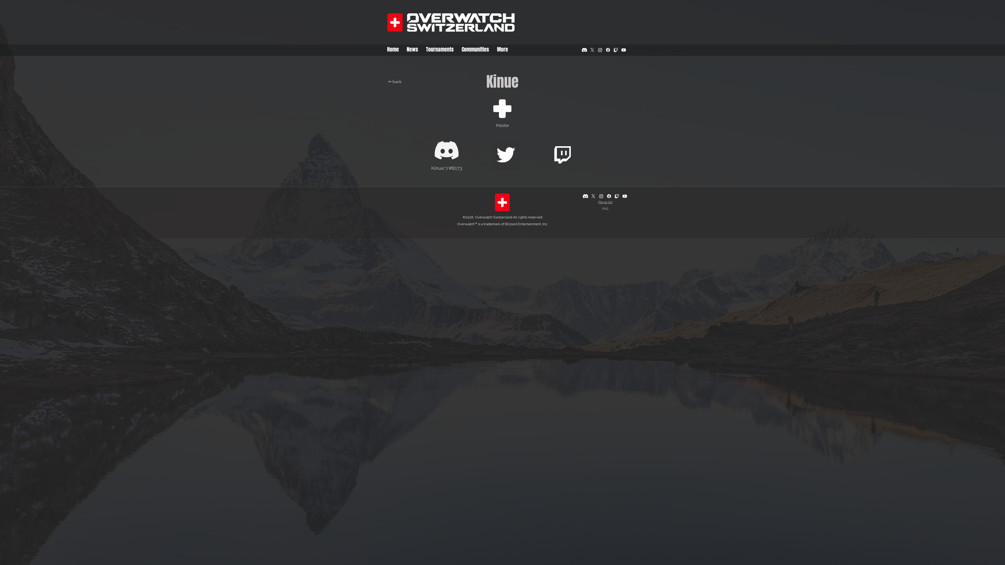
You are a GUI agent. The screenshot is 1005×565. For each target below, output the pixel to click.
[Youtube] (623, 50)
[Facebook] (608, 50)
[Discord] (584, 50)
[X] (592, 50)
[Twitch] (615, 50)
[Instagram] (600, 50)
